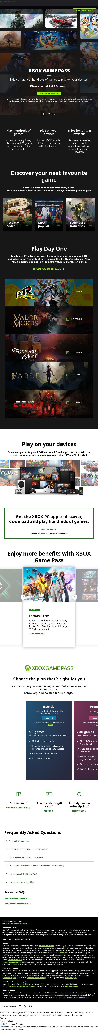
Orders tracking (75, 1015)
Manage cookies (65, 1026)
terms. (49, 98)
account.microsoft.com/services (57, 995)
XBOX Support (59, 1012)
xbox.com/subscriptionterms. (16, 924)
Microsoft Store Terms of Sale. (78, 997)
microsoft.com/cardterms (12, 962)
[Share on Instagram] (30, 1006)
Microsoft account (34, 1015)
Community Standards (83, 1012)
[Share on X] (25, 1006)
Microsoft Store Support (52, 1015)
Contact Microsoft (28, 1026)
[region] (49, 292)
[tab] (49, 114)
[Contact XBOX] (20, 1006)
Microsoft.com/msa (15, 960)
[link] (84, 10)
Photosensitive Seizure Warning (13, 1015)
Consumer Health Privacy (10, 1026)
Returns (66, 1015)
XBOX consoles (6, 1012)
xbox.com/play (56, 975)
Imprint (40, 1026)
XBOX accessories (46, 1012)
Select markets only (46, 946)
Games (3, 1018)
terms (50, 724)
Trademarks (88, 1026)
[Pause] (43, 113)
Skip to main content (8, 1)
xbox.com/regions (9, 978)
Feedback (70, 1012)
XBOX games (18, 1012)
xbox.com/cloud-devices (36, 978)
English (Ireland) (6, 1021)
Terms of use (78, 1026)
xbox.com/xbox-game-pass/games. (22, 986)
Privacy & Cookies (50, 1026)
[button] (23, 597)
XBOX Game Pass (31, 1012)
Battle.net (63, 953)
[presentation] (2, 62)
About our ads (17, 1029)
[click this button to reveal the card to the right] (92, 740)
